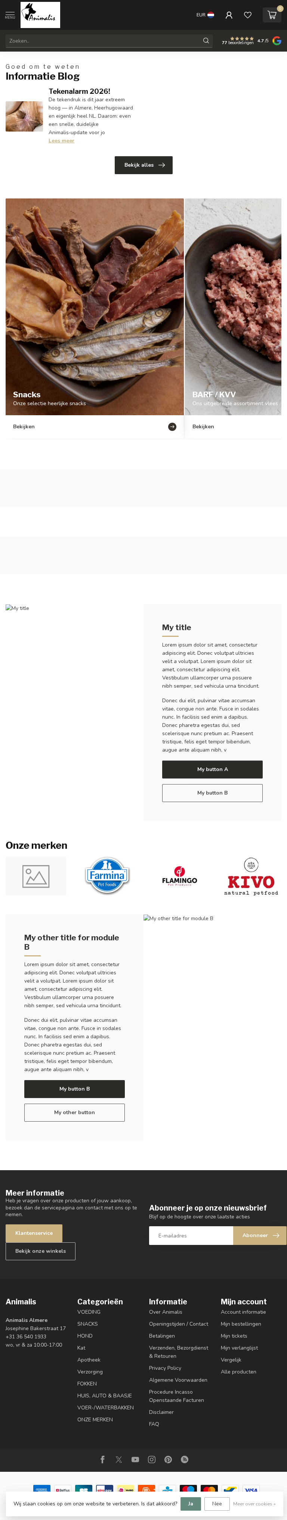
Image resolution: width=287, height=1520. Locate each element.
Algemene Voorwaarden (178, 1380)
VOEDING (89, 1312)
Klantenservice (34, 1233)
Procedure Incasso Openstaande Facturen (176, 1396)
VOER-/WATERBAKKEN (105, 1407)
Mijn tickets (234, 1335)
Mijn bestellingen (241, 1324)
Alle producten (238, 1371)
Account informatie (243, 1312)
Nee (217, 1503)
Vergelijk (231, 1359)
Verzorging (90, 1371)
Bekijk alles (139, 165)
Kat (81, 1347)
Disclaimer (161, 1412)
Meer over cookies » (254, 1504)
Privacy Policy (165, 1368)
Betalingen (162, 1335)
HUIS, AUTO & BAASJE (104, 1395)
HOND (85, 1335)
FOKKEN (87, 1383)
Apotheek (89, 1359)
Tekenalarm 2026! (79, 91)
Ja (190, 1503)
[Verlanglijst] (247, 14)
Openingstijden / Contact (178, 1324)
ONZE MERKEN (95, 1419)
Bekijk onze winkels (40, 1251)
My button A (212, 769)
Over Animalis (165, 1312)
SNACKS (87, 1324)
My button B (212, 792)
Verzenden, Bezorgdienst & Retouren (178, 1352)
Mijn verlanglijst (239, 1347)
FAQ (154, 1424)
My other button (74, 1112)
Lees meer (61, 140)
